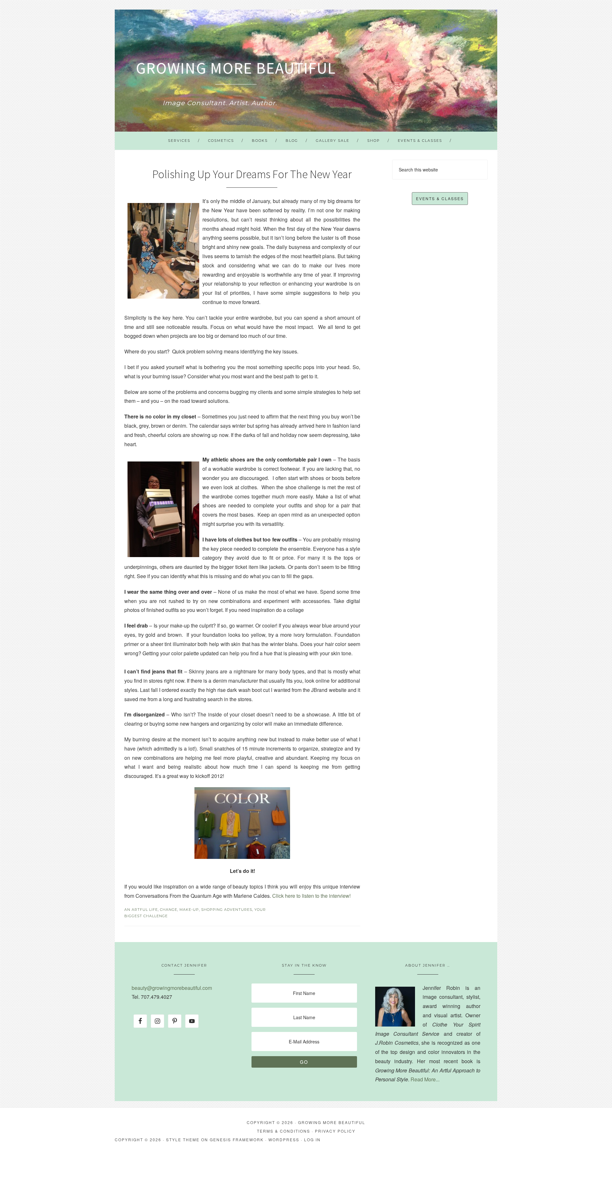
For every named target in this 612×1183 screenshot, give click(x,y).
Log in (312, 1139)
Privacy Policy (335, 1131)
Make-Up (189, 909)
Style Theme (183, 1139)
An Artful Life (141, 909)
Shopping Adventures (226, 909)
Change (168, 909)
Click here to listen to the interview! (311, 895)
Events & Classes (440, 198)
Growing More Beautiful (236, 68)
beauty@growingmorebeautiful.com (172, 987)
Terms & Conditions (283, 1131)
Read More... (425, 1079)
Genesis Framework (237, 1139)
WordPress (283, 1139)
